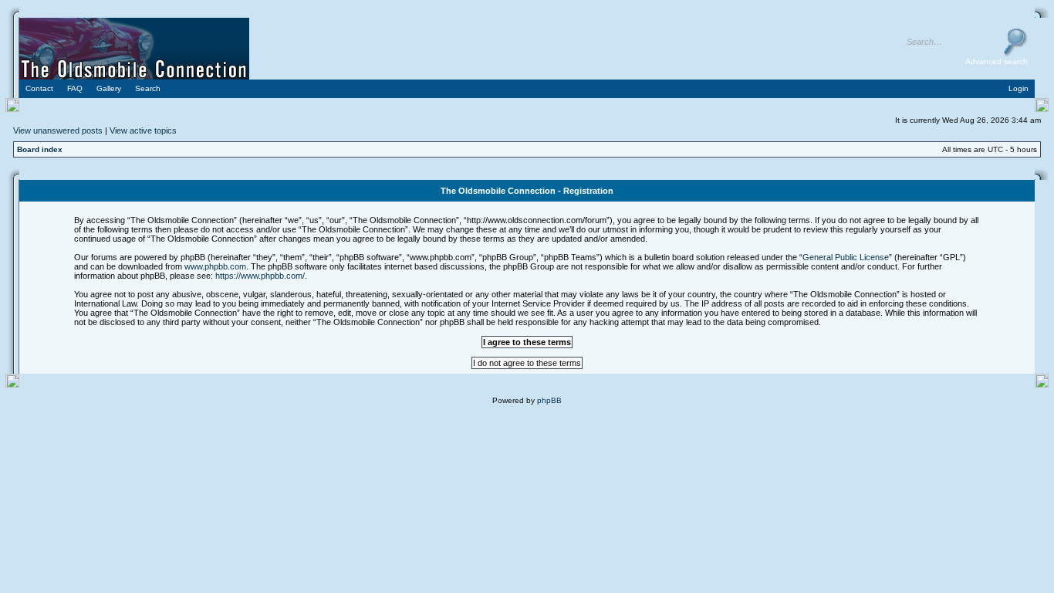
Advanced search (996, 61)
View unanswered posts (58, 130)
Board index (39, 149)
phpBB (549, 400)
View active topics (143, 130)
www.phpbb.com (215, 266)
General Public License (845, 257)
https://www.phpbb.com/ (260, 275)
